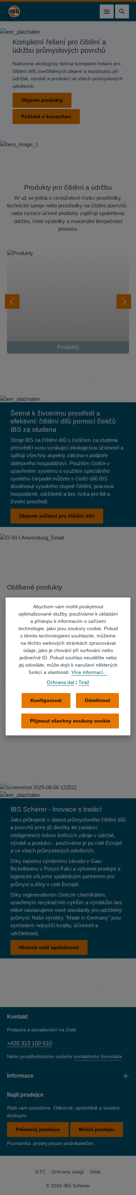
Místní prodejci (96, 1129)
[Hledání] (122, 11)
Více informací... (89, 672)
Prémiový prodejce (38, 1129)
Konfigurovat (46, 700)
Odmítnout (97, 700)
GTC (40, 1172)
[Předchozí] (12, 301)
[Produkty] (68, 301)
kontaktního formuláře (98, 1056)
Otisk (95, 1172)
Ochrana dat (60, 682)
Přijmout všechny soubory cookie (70, 721)
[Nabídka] (107, 11)
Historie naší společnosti (49, 947)
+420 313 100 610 (29, 1043)
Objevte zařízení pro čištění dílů (57, 516)
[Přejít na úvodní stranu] (14, 11)
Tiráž (83, 682)
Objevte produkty (42, 100)
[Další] (123, 301)
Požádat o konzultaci (46, 116)
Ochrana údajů (67, 1172)
